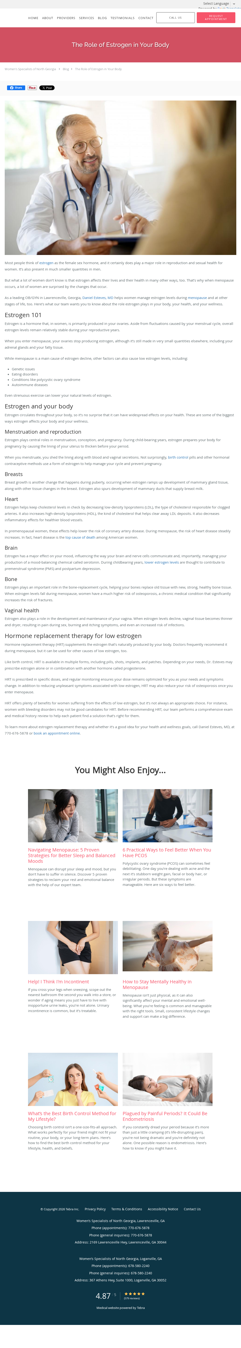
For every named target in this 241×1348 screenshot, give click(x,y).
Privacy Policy (95, 1209)
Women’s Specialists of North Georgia (30, 69)
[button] (216, 17)
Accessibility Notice (163, 1209)
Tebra (141, 1308)
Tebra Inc (72, 1209)
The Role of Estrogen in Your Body (98, 69)
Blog (66, 69)
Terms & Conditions (126, 1209)
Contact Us (192, 1209)
